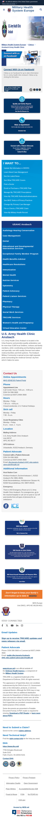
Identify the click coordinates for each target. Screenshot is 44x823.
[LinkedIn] (17, 626)
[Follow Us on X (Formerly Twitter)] (7, 626)
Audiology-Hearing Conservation (18, 230)
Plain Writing (11, 789)
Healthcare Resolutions (14, 264)
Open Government (31, 783)
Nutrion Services (11, 280)
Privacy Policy (14, 778)
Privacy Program (29, 778)
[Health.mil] (12, 764)
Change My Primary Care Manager (17, 204)
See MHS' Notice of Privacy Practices (18, 200)
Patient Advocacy (11, 291)
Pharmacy (7, 302)
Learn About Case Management (16, 172)
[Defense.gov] (6, 764)
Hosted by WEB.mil (21, 807)
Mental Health (9, 275)
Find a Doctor (9, 184)
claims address (25, 731)
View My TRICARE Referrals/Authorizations (20, 196)
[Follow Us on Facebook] (2, 626)
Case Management (11, 236)
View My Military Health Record (16, 212)
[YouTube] (12, 626)
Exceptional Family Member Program (20, 254)
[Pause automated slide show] (30, 89)
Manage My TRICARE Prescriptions (17, 192)
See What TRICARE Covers (14, 180)
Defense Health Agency (15, 671)
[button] (10, 4)
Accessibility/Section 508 (28, 789)
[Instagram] (22, 626)
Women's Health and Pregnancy (18, 323)
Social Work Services (13, 312)
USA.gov (21, 800)
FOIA (22, 794)
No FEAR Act (33, 794)
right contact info (16, 738)
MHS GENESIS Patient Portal (14, 380)
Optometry (8, 286)
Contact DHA (8, 758)
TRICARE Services (12, 317)
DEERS (32, 596)
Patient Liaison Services (14, 296)
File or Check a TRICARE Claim (16, 208)
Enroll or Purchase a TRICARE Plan (17, 188)
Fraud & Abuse (11, 794)
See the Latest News (12, 176)
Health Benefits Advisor (14, 259)
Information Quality (13, 783)
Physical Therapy (11, 307)
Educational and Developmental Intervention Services (18, 247)
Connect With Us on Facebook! (19, 69)
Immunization (9, 270)
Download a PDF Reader (19, 713)
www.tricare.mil (9, 668)
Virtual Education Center (14, 328)
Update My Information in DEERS (16, 168)
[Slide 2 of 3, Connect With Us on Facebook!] (22, 58)
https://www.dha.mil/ (11, 746)
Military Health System (14, 673)
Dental (6, 241)
